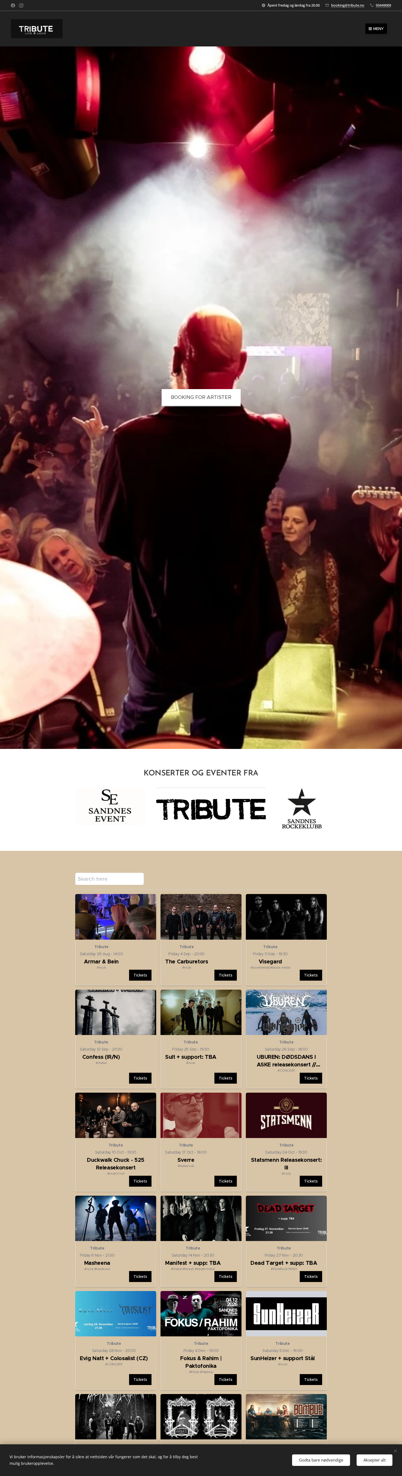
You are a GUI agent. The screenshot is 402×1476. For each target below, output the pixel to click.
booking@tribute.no (347, 5)
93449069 (383, 5)
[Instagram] (21, 5)
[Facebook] (13, 5)
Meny (378, 28)
